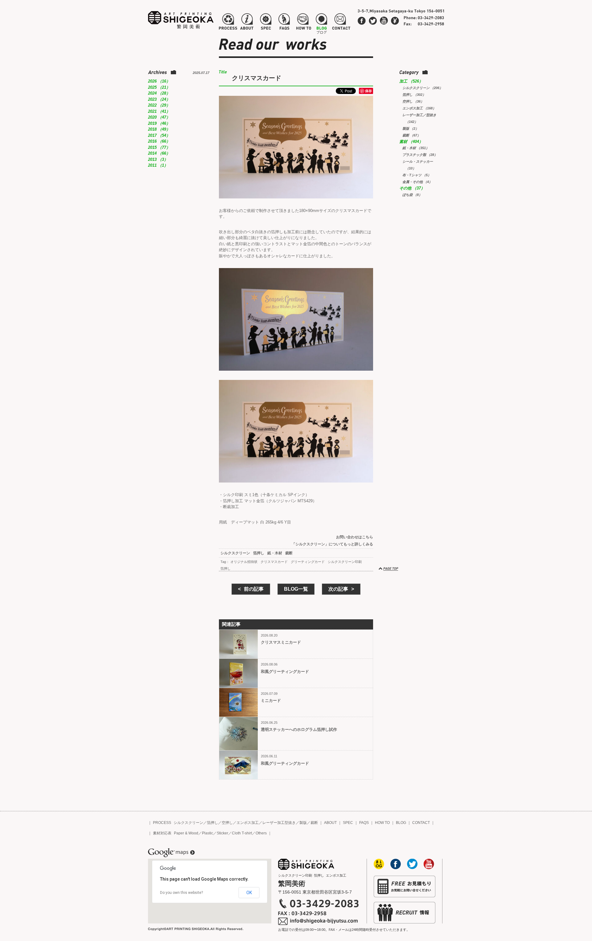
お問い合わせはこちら (354, 537)
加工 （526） (411, 81)
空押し (227, 823)
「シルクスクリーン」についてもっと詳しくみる (332, 544)
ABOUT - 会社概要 (246, 23)
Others (261, 833)
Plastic (207, 833)
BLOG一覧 (296, 589)
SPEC (348, 823)
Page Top (388, 568)
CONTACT (421, 823)
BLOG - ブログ (322, 23)
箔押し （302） (414, 94)
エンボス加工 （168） (419, 108)
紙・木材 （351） (415, 148)
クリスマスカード (274, 562)
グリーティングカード (308, 562)
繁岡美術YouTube (384, 21)
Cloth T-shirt (242, 833)
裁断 (289, 553)
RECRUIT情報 (404, 912)
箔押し (258, 553)
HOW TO (382, 823)
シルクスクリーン (235, 553)
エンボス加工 (247, 823)
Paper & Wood (186, 833)
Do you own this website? (181, 892)
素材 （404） (411, 141)
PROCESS (162, 823)
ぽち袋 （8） (412, 195)
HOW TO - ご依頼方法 (303, 23)
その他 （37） (412, 188)
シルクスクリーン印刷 (345, 562)
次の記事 (338, 589)
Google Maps (171, 852)
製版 (303, 823)
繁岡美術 (181, 20)
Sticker (222, 833)
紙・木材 (274, 553)
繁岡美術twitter (373, 21)
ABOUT (330, 823)
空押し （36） (413, 101)
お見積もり (404, 886)
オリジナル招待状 (243, 562)
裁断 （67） (411, 135)
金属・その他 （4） (417, 182)
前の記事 (254, 589)
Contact (395, 21)
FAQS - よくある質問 (284, 23)
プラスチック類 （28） (420, 155)
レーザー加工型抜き (279, 823)
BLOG (401, 823)
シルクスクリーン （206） (422, 88)
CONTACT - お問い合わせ (341, 23)
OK (249, 892)
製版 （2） (410, 128)
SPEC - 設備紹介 (265, 23)
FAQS (364, 823)
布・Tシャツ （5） (416, 175)
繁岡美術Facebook (362, 21)
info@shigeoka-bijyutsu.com (318, 921)
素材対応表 (162, 833)
